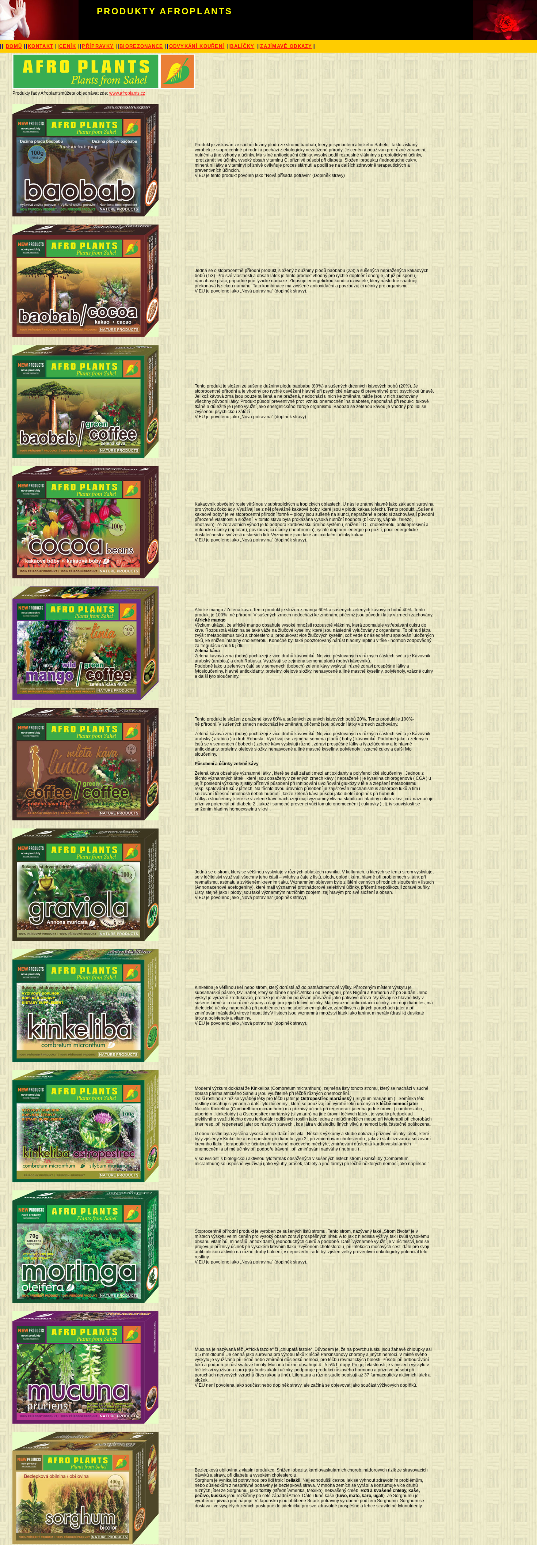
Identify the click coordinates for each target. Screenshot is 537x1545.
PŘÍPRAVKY (98, 46)
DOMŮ (14, 46)
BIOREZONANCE (141, 46)
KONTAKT (40, 46)
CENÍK (67, 46)
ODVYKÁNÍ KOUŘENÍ (197, 46)
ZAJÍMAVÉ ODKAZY (286, 46)
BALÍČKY (242, 46)
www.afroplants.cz (127, 93)
